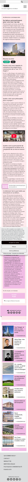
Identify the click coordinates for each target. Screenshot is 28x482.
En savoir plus (21, 335)
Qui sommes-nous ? (10, 456)
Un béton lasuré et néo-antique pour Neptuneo (19, 378)
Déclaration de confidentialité (18, 253)
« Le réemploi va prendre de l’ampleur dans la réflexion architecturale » (19, 355)
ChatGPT (6, 62)
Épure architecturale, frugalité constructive (18, 415)
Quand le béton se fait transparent (19, 401)
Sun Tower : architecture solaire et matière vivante (19, 439)
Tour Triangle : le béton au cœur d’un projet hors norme (19, 329)
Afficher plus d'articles (14, 449)
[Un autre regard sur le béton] (10, 6)
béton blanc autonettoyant (10, 168)
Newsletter (7, 461)
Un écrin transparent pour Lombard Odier (19, 426)
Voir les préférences (14, 250)
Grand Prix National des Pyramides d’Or (12, 261)
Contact (7, 458)
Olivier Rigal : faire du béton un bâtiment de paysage (19, 342)
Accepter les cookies (14, 242)
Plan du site (7, 469)
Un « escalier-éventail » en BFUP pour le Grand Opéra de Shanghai (19, 366)
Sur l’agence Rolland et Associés (12, 301)
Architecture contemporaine (11, 17)
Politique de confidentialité (13, 467)
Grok (13, 62)
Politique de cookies (7, 253)
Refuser (14, 246)
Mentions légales (9, 464)
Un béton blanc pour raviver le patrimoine (18, 390)
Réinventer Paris (11, 74)
